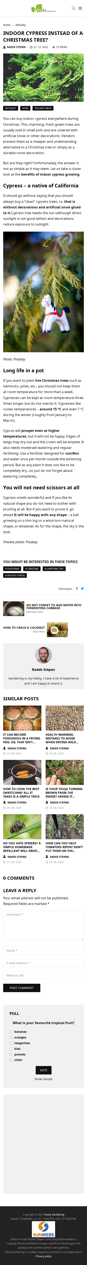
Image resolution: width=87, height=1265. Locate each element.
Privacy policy (44, 1256)
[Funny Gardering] (43, 8)
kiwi (17, 1049)
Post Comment (22, 988)
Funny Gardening (54, 1214)
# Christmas (31, 568)
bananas (20, 1032)
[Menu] (80, 8)
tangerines (22, 1043)
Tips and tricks (43, 108)
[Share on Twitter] (82, 588)
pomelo (20, 1054)
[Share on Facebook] (76, 588)
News (25, 108)
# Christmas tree (54, 568)
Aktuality (10, 108)
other (18, 1060)
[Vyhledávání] (73, 8)
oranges (20, 1037)
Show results (43, 1079)
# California (12, 568)
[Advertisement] (43, 1144)
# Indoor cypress (15, 575)
